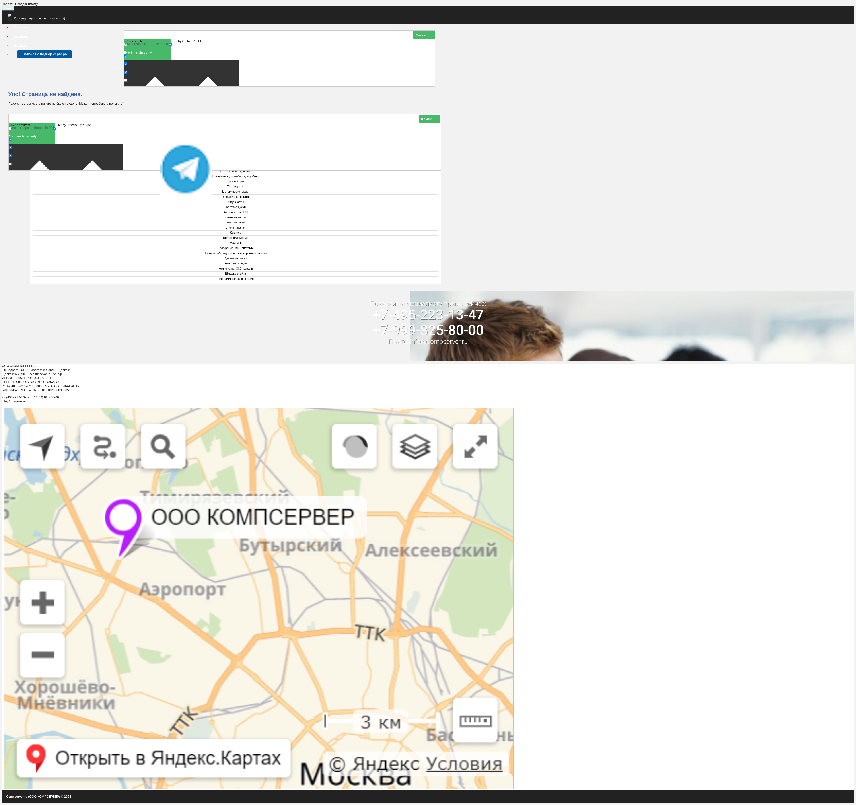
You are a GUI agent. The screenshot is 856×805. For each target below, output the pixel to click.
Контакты (20, 27)
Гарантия (21, 36)
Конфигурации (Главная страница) (39, 18)
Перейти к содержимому (20, 4)
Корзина (20, 45)
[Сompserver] (17, 19)
